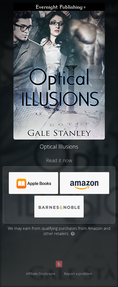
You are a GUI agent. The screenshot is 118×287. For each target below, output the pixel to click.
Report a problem (78, 273)
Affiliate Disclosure (40, 273)
